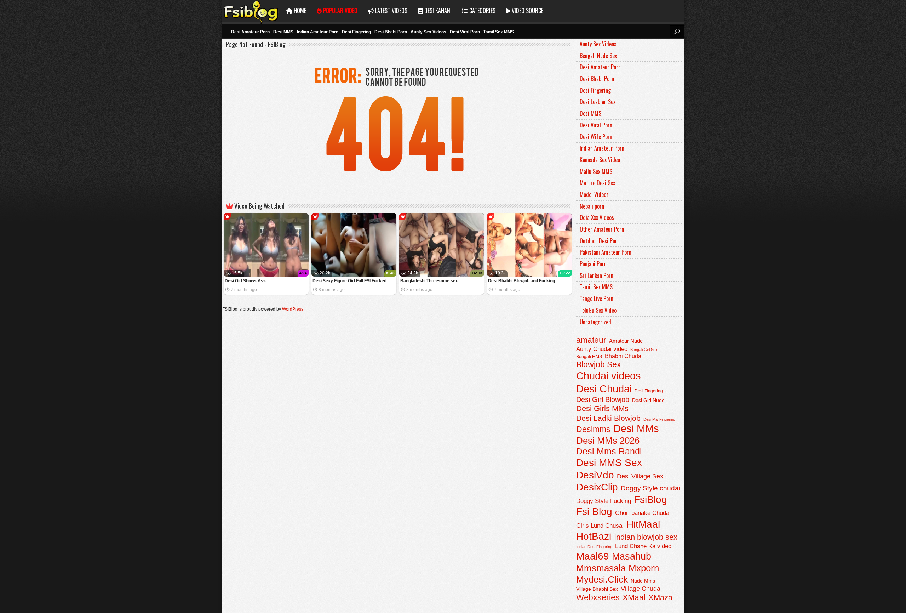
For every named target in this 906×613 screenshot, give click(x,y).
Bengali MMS (589, 356)
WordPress (292, 309)
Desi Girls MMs (602, 408)
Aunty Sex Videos (428, 31)
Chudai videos (608, 375)
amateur (591, 340)
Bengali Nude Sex (598, 55)
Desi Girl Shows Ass (245, 280)
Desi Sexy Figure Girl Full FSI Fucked (349, 280)
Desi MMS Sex (609, 462)
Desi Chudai (604, 389)
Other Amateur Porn (602, 229)
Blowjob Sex (598, 364)
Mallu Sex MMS (596, 171)
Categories (481, 10)
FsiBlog (650, 499)
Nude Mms (643, 581)
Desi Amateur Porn (250, 31)
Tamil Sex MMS (498, 31)
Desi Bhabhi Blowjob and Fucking (521, 280)
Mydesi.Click (602, 579)
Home (299, 10)
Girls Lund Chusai (600, 525)
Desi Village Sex (640, 476)
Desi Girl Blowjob (602, 399)
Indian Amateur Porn (317, 31)
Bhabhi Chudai (624, 356)
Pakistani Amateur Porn (605, 252)
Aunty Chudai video (601, 348)
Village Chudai (641, 588)
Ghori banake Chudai (643, 512)
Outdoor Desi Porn (600, 241)
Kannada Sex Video (600, 159)
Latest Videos (390, 10)
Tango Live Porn (596, 298)
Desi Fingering (356, 31)
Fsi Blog (594, 511)
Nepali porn (592, 206)
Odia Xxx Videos (597, 217)
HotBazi (593, 536)
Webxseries (598, 597)
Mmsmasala (601, 568)
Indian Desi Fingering (594, 547)
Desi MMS (283, 31)
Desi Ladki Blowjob (608, 418)
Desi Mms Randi (609, 451)
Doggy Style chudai (650, 488)
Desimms (593, 429)
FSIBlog (251, 11)
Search (677, 31)
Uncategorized (595, 322)
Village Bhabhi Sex (597, 589)
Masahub (631, 556)
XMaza (660, 597)
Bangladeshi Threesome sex (429, 280)
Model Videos (594, 194)
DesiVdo (595, 475)
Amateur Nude (626, 341)
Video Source (526, 10)
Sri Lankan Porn (596, 275)
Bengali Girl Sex (644, 349)
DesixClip (597, 487)
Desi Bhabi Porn (390, 31)
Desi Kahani (437, 10)
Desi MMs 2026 (608, 440)
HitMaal (643, 524)
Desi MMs (636, 428)
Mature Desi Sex (597, 182)
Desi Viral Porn (465, 31)
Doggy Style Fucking (603, 500)
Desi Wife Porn (596, 136)
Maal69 (592, 556)
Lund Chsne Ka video (643, 546)
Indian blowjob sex (645, 537)
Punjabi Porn (593, 264)
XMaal (634, 597)
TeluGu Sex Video (598, 310)
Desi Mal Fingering (659, 419)
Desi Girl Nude (648, 400)
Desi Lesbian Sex (597, 101)
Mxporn (644, 568)
